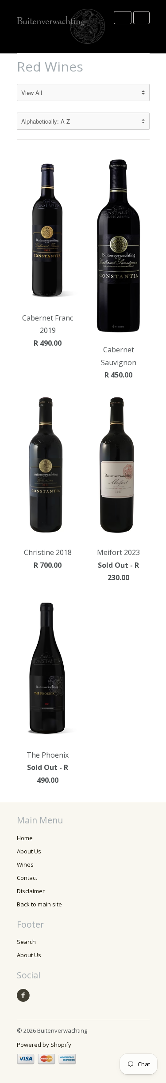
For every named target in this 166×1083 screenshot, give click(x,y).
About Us (29, 851)
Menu (122, 17)
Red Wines (50, 66)
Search (26, 942)
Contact (27, 878)
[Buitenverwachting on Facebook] (25, 995)
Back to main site (39, 904)
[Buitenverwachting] (61, 26)
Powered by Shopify (44, 1045)
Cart (141, 17)
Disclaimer (31, 891)
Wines (25, 864)
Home (25, 838)
